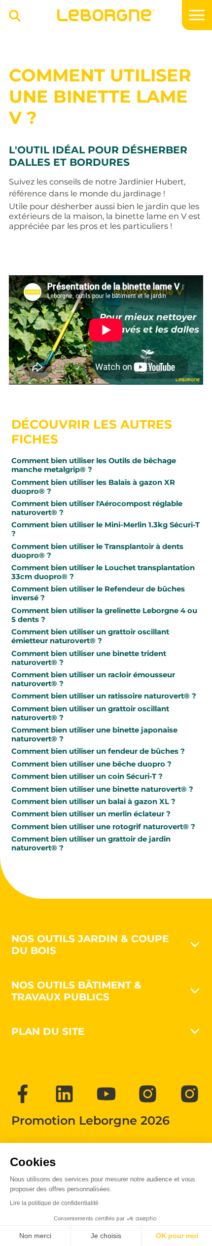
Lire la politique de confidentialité (54, 1203)
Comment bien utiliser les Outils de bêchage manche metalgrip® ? (93, 465)
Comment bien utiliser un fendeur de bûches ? (98, 751)
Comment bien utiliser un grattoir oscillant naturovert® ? (90, 713)
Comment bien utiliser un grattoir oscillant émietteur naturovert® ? (90, 636)
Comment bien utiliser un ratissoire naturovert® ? (103, 696)
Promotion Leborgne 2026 (90, 1120)
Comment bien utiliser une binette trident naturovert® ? (88, 658)
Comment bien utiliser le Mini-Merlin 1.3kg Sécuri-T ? (105, 529)
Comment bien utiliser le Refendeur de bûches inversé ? (98, 593)
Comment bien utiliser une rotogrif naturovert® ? (103, 826)
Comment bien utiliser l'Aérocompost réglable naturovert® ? (96, 508)
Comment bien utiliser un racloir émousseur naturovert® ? (93, 679)
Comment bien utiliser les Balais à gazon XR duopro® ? (93, 487)
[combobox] (11, 19)
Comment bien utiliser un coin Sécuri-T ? (87, 776)
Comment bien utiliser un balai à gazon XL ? (93, 801)
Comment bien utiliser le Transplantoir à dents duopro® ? (97, 551)
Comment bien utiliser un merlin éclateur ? (91, 813)
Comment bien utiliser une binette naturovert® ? (102, 789)
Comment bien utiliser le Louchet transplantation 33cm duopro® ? (103, 572)
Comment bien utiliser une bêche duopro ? (91, 764)
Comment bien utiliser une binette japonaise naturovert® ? (94, 734)
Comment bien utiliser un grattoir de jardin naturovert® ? (91, 843)
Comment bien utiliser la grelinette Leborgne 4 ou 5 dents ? (104, 615)
